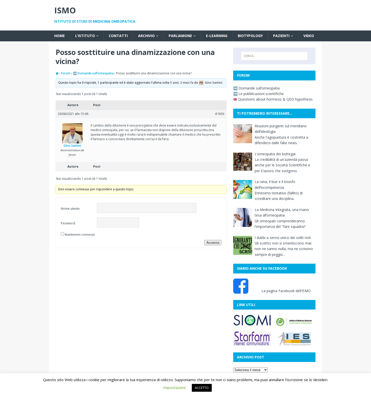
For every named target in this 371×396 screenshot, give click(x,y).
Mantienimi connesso (80, 234)
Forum (65, 73)
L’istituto (85, 35)
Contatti (118, 35)
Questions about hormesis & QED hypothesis (275, 99)
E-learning (216, 35)
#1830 (219, 114)
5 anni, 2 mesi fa (181, 83)
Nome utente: (70, 208)
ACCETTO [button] (202, 387)
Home (59, 35)
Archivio (146, 35)
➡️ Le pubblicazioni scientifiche (258, 93)
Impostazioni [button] (174, 387)
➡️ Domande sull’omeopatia (93, 73)
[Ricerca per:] (274, 56)
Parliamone (180, 35)
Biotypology (250, 35)
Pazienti (281, 35)
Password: (68, 223)
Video (308, 35)
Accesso (212, 243)
